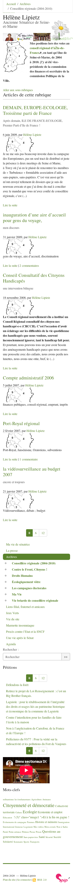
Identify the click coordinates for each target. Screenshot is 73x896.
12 (43, 533)
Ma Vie (17, 594)
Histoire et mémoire (46, 822)
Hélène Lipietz (32, 134)
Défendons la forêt (17, 685)
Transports (34, 841)
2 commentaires (29, 265)
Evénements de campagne (14, 822)
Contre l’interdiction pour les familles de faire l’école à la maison (34, 719)
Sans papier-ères (31, 837)
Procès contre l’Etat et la (25, 631)
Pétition (25, 831)
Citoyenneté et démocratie (28, 805)
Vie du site (12, 619)
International (8, 826)
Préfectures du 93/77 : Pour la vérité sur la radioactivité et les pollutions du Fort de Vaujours (36, 741)
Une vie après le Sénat (19, 638)
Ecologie (30, 811)
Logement (28, 826)
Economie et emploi (50, 812)
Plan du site (9, 879)
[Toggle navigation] (64, 9)
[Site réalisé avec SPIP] (63, 877)
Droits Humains (22, 575)
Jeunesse (19, 826)
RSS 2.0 (41, 879)
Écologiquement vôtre (26, 582)
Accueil (11, 4)
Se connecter (24, 879)
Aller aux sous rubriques (18, 90)
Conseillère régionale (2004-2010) (33, 563)
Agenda (11, 644)
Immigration (63, 822)
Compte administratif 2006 (28, 378)
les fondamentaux (23, 799)
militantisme (8, 799)
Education (7, 817)
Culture (18, 812)
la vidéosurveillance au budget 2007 (31, 472)
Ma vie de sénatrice (18, 544)
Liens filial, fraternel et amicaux (25, 607)
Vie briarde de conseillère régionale (35, 600)
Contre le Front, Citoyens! (29, 569)
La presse (12, 550)
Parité (5, 831)
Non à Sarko (62, 826)
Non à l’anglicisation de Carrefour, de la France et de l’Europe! (35, 730)
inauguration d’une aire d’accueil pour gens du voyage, (34, 217)
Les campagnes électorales (29, 588)
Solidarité (8, 841)
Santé (42, 837)
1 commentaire (28, 459)
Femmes (30, 822)
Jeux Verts (12, 613)
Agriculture (36, 799)
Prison (38, 831)
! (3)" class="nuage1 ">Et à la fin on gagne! (41, 817)
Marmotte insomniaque (20, 625)
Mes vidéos (38, 826)
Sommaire (18, 841)
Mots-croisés (50, 826)
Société (57, 837)
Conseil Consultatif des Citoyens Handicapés (33, 278)
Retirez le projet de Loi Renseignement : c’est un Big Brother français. (36, 693)
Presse (32, 831)
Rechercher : (11, 649)
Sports (26, 841)
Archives (25, 4)
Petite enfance (15, 831)
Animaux (46, 799)
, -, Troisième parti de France (35, 110)
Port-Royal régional (21, 423)
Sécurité (49, 837)
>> (66, 657)
